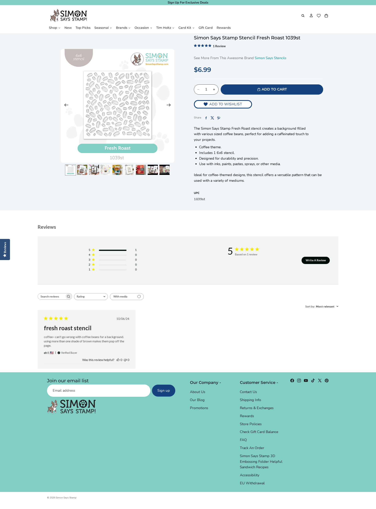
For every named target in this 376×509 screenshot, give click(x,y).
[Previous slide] (65, 105)
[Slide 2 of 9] (82, 170)
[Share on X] (212, 118)
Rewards (247, 416)
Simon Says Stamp (66, 497)
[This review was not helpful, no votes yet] (125, 360)
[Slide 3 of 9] (94, 170)
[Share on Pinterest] (218, 118)
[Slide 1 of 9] (70, 170)
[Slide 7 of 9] (141, 170)
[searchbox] (51, 296)
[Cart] (326, 15)
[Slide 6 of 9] (129, 170)
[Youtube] (306, 380)
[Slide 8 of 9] (153, 170)
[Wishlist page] (318, 15)
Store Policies (251, 424)
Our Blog (197, 400)
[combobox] (91, 296)
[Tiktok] (313, 380)
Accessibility (249, 475)
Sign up (163, 390)
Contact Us (248, 392)
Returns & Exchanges (257, 408)
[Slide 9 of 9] (164, 170)
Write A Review (316, 260)
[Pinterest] (326, 380)
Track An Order (252, 448)
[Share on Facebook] (206, 118)
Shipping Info (250, 400)
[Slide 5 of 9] (117, 170)
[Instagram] (299, 380)
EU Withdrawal (252, 483)
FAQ (243, 440)
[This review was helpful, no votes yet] (118, 360)
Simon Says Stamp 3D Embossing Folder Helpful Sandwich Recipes (261, 462)
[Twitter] (319, 380)
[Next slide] (169, 105)
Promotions (199, 408)
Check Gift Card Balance (259, 431)
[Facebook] (292, 380)
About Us (197, 392)
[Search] (303, 15)
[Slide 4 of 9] (106, 170)
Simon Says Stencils (270, 58)
